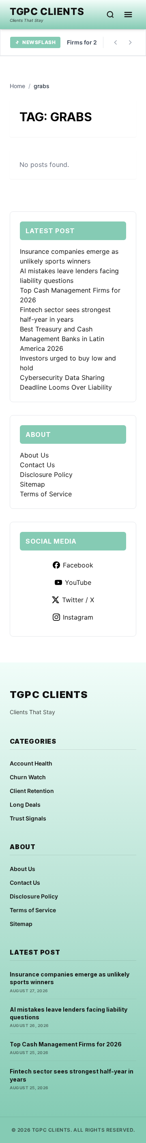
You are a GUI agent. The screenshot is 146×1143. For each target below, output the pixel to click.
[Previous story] (115, 42)
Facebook (78, 565)
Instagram (78, 617)
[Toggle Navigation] (128, 14)
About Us (34, 455)
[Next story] (130, 42)
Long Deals (25, 804)
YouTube (78, 582)
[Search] (110, 14)
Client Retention (32, 790)
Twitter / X (78, 600)
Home (17, 85)
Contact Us (37, 465)
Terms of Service (46, 494)
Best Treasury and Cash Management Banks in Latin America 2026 (62, 338)
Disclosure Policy (46, 474)
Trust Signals (28, 818)
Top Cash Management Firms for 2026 (66, 1044)
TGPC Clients (47, 12)
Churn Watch (28, 777)
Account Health (31, 763)
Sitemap (32, 484)
